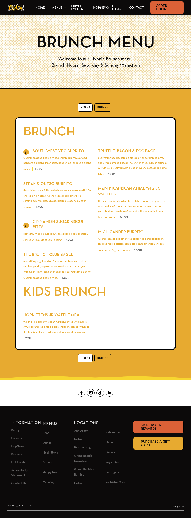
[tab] (85, 107)
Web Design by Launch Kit (19, 506)
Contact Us (18, 483)
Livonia (110, 452)
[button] (58, 7)
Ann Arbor (81, 430)
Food (46, 433)
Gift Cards (117, 7)
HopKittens (50, 452)
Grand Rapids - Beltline (84, 472)
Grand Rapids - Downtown (84, 458)
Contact (136, 7)
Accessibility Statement (19, 473)
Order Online (162, 7)
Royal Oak (112, 462)
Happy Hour (51, 472)
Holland (79, 483)
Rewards (16, 454)
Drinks (47, 443)
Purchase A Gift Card (155, 443)
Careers (16, 438)
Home (40, 7)
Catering (48, 482)
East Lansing (82, 447)
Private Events (77, 7)
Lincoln (110, 442)
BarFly (15, 430)
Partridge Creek (116, 482)
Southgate (112, 472)
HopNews (101, 7)
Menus (57, 7)
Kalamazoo (113, 432)
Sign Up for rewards (151, 427)
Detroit (79, 439)
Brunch (47, 462)
